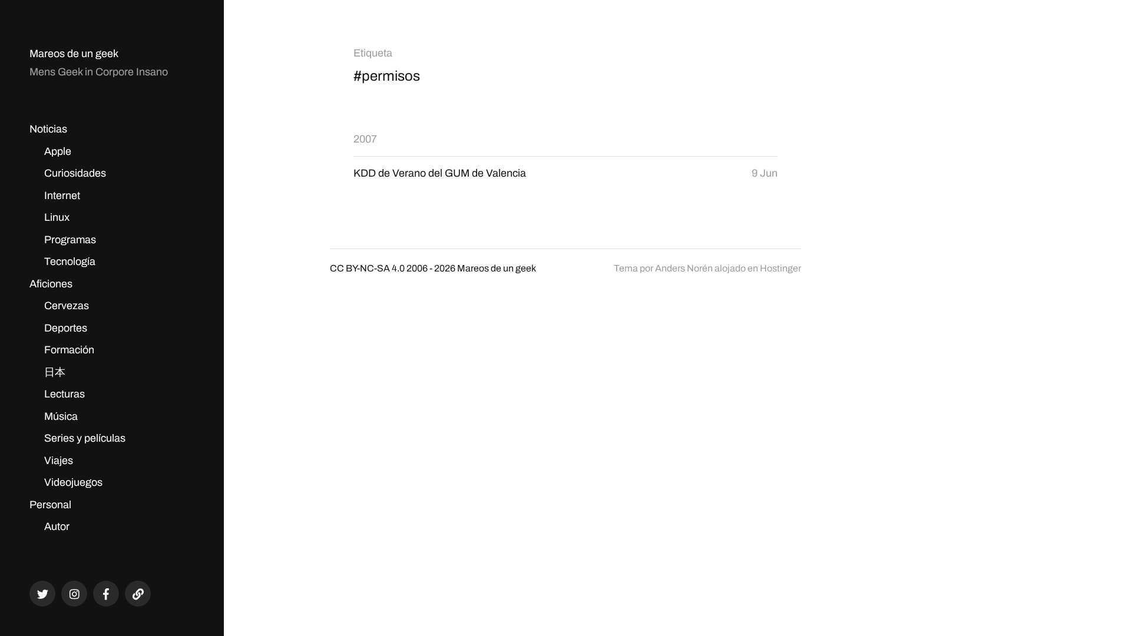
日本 (54, 372)
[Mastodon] (138, 594)
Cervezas (66, 306)
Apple (57, 151)
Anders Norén (684, 268)
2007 (365, 139)
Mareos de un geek (73, 53)
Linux (57, 217)
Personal (50, 505)
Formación (69, 350)
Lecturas (64, 394)
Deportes (65, 328)
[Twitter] (42, 594)
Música (61, 416)
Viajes (58, 460)
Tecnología (69, 261)
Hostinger (780, 268)
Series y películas (84, 438)
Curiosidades (75, 173)
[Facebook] (106, 594)
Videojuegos (73, 482)
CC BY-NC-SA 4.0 (367, 268)
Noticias (48, 129)
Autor (57, 526)
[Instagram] (74, 594)
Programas (70, 240)
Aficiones (50, 284)
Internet (62, 195)
